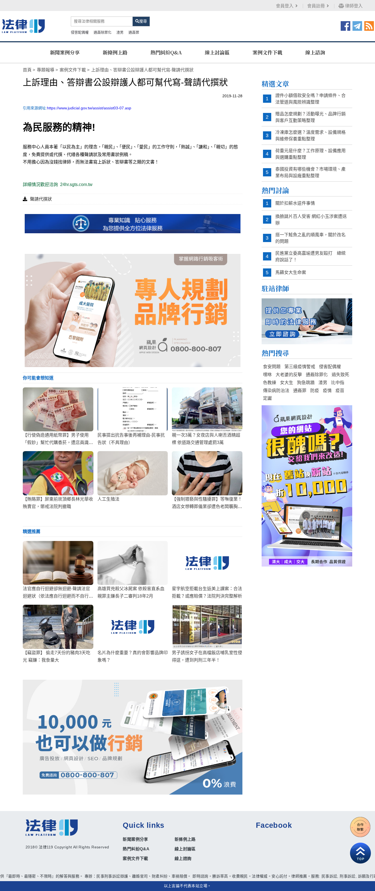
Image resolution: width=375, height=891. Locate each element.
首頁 (27, 70)
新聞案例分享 (65, 52)
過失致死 (340, 374)
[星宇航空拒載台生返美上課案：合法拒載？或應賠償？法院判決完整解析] (207, 563)
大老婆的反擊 (289, 374)
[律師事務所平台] (132, 310)
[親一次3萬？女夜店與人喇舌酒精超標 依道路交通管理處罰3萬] (207, 409)
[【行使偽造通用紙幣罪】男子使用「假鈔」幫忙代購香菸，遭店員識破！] (58, 409)
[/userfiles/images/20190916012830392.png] (23, 26)
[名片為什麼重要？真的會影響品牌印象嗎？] (132, 627)
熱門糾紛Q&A (166, 52)
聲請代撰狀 (41, 199)
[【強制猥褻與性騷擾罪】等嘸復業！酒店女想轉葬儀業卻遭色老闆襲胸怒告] (207, 473)
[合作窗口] (360, 827)
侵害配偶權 (80, 32)
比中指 (337, 382)
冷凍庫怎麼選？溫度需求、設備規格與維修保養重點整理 (310, 135)
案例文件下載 (267, 52)
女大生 (286, 382)
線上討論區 (217, 52)
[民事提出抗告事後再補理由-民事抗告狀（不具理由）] (132, 409)
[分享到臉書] (345, 25)
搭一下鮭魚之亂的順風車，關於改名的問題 (310, 238)
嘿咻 (267, 374)
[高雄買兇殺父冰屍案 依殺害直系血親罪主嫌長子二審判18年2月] (132, 563)
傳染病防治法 (276, 390)
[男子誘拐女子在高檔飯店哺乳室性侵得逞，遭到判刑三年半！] (207, 627)
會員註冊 (316, 6)
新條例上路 (115, 52)
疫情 (327, 390)
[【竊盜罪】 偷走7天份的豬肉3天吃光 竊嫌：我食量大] (58, 627)
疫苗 (339, 390)
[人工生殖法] (132, 473)
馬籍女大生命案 (290, 272)
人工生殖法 (108, 499)
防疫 (314, 390)
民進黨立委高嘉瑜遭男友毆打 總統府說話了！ (310, 256)
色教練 (269, 382)
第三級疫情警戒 (299, 366)
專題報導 (45, 70)
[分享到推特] (357, 25)
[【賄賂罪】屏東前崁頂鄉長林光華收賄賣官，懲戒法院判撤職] (58, 473)
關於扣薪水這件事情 (295, 203)
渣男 (120, 32)
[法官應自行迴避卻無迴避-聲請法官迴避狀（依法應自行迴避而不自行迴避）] (58, 563)
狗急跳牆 (306, 382)
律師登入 (353, 6)
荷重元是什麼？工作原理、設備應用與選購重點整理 (310, 154)
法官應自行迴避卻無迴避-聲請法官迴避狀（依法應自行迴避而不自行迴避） (58, 596)
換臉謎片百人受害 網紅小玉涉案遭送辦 (311, 219)
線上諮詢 (315, 52)
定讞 (267, 398)
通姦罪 (133, 32)
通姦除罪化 (102, 32)
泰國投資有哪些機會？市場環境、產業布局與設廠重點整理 (310, 172)
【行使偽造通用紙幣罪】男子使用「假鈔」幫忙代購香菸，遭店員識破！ (56, 442)
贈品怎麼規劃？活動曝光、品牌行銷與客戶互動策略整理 (310, 117)
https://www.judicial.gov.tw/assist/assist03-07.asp (89, 108)
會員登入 (284, 6)
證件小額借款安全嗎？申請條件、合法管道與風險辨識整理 (310, 98)
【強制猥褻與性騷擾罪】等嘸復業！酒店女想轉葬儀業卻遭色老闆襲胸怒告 (207, 506)
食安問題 (272, 366)
